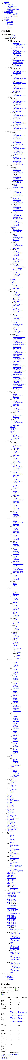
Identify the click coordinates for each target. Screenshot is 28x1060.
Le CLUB (6, 3)
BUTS (8, 23)
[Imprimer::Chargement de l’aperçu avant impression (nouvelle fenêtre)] (3, 994)
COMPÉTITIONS (8, 12)
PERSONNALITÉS (12, 6)
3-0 (19, 1017)
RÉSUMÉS (10, 22)
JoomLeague (11, 1054)
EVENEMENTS (11, 7)
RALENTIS (10, 24)
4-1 (11, 1011)
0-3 (19, 1011)
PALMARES (10, 10)
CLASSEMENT (14, 16)
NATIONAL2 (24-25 (12, 13)
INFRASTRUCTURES (13, 9)
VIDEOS (6, 20)
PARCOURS (10, 4)
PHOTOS (6, 19)
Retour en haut (4, 1058)
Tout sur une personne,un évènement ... (10, 987)
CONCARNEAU (22, 1012)
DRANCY (13, 1015)
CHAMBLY (13, 1012)
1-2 (11, 1017)
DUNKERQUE (14, 1021)
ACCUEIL (6, 2)
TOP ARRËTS (9, 27)
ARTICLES (7, 17)
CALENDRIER (14, 14)
